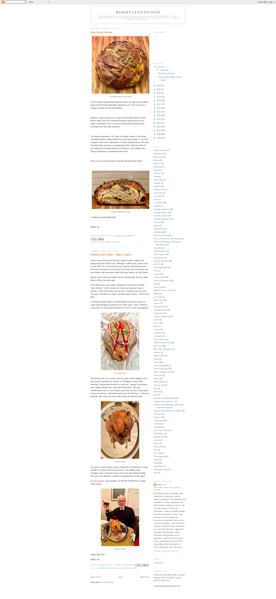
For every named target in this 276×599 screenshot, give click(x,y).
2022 (159, 86)
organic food (159, 356)
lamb (156, 326)
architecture (159, 154)
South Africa (159, 433)
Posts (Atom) (107, 582)
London (157, 329)
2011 (159, 127)
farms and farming (161, 235)
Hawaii (156, 294)
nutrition (157, 352)
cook (156, 199)
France (157, 274)
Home (120, 577)
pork (155, 395)
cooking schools (160, 216)
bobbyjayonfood (138, 12)
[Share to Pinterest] (102, 239)
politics (157, 392)
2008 (159, 138)
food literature (159, 251)
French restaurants (161, 280)
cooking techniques (162, 219)
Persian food (159, 385)
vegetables (158, 466)
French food (116, 568)
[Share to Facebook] (100, 239)
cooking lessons (160, 212)
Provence (158, 414)
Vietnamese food (161, 469)
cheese (157, 186)
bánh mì (157, 163)
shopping (157, 427)
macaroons (158, 336)
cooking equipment (161, 209)
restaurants (158, 420)
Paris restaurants (161, 369)
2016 (159, 108)
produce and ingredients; (164, 401)
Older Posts (145, 577)
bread (109, 242)
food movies (159, 258)
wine (156, 473)
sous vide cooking (161, 430)
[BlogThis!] (94, 239)
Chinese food (159, 189)
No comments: (128, 236)
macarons (158, 333)
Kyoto (156, 323)
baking (101, 242)
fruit (155, 284)
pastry (156, 379)
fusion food (158, 287)
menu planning (160, 339)
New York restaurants (163, 349)
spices (156, 440)
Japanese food (160, 310)
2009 (159, 134)
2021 (159, 89)
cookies (157, 206)
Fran (156, 271)
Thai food (158, 453)
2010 (159, 130)
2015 (159, 112)
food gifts (158, 248)
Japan (156, 303)
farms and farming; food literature (167, 239)
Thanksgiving (159, 456)
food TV (157, 264)
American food (160, 150)
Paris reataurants (161, 365)
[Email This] (91, 239)
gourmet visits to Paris (163, 290)
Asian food (158, 157)
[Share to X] (97, 239)
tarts (156, 450)
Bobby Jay (161, 484)
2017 (159, 104)
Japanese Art (159, 307)
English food (159, 229)
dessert (157, 222)
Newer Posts (96, 577)
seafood (157, 424)
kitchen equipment (161, 316)
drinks (156, 225)
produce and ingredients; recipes (167, 411)
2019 (159, 97)
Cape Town (158, 180)
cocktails (157, 196)
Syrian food (158, 447)
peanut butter (159, 382)
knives (156, 320)
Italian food (158, 300)
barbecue (157, 167)
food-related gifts (161, 267)
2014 (159, 115)
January (162, 70)
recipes (116, 242)
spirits (156, 443)
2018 (159, 100)
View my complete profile (166, 551)
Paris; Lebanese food (162, 372)
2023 (159, 67)
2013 (159, 119)
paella (156, 359)
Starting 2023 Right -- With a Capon (111, 254)
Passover (158, 375)
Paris (126, 568)
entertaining (158, 232)
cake (156, 176)
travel (156, 463)
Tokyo (156, 460)
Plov (156, 388)
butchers (157, 173)
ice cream (158, 297)
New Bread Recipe (101, 32)
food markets (159, 254)
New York (158, 346)
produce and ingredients (164, 398)
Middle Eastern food (162, 342)
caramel (157, 183)
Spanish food (159, 437)
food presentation (161, 261)
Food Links (158, 563)
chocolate (158, 193)
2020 (159, 93)
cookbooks (103, 568)
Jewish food (159, 313)
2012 (159, 123)
